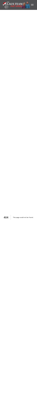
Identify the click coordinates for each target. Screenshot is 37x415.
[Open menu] (32, 5)
